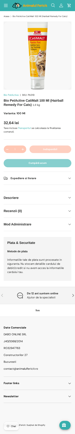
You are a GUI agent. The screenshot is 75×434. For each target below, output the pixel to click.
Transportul (24, 128)
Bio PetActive (11, 95)
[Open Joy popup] (65, 425)
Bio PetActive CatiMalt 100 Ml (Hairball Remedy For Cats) (40, 16)
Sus (37, 310)
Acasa (6, 16)
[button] (69, 5)
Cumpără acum (38, 163)
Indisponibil (50, 149)
